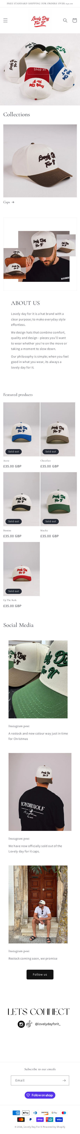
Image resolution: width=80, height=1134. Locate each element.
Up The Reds (10, 600)
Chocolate (45, 460)
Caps (6, 202)
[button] (5, 20)
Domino (7, 530)
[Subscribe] (64, 1081)
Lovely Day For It (33, 1126)
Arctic (6, 460)
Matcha (44, 530)
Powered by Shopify (54, 1126)
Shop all (40, 69)
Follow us (40, 974)
